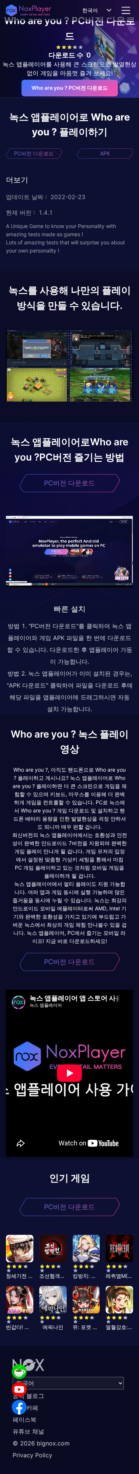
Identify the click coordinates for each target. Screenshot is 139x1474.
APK (105, 153)
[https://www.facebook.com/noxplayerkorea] (19, 1407)
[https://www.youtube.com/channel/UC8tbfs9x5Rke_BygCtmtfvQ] (19, 1389)
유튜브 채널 (28, 1431)
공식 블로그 (28, 1395)
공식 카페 (25, 1407)
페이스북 (24, 1419)
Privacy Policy (32, 1455)
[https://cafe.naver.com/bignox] (19, 1371)
